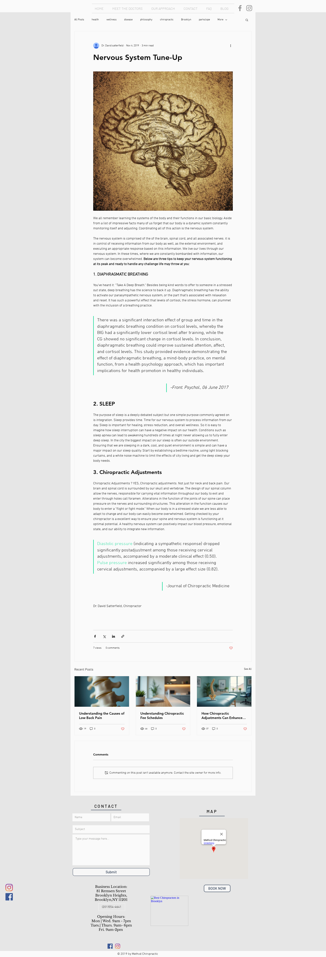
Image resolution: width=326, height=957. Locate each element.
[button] (247, 19)
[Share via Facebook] (95, 636)
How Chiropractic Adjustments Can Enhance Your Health (221, 715)
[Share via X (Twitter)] (104, 636)
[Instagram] (249, 8)
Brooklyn (186, 19)
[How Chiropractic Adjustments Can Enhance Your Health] (224, 691)
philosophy (146, 19)
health (95, 19)
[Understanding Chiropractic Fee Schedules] (163, 691)
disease (128, 19)
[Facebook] (240, 8)
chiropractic (167, 19)
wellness (111, 19)
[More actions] (230, 45)
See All (248, 669)
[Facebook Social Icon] (9, 896)
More (220, 19)
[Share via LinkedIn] (113, 636)
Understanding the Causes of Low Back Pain (101, 715)
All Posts (79, 19)
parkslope (204, 19)
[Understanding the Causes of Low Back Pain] (102, 691)
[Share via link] (123, 636)
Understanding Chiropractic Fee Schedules (162, 715)
